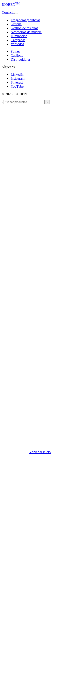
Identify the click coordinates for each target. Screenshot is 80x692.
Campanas (18, 40)
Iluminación (19, 36)
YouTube (17, 86)
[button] (40, 9)
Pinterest (17, 82)
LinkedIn (17, 74)
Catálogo (17, 55)
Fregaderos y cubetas (25, 20)
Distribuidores (20, 59)
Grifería (16, 24)
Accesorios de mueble (26, 32)
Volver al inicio (40, 452)
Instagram (17, 78)
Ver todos (17, 44)
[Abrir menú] (16, 13)
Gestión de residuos (24, 28)
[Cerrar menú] (47, 102)
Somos (15, 51)
